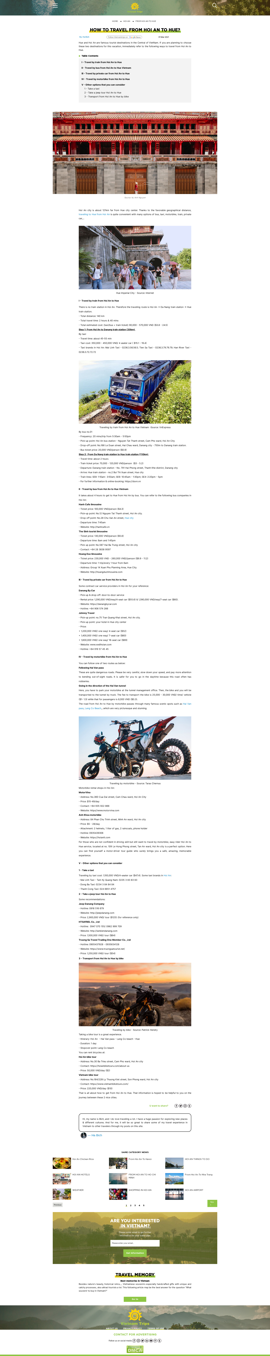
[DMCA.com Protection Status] (135, 1349)
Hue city (129, 517)
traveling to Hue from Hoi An (94, 214)
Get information (135, 1253)
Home (115, 21)
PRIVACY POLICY (132, 1328)
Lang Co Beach (93, 708)
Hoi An (167, 875)
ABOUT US (112, 1328)
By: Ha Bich (84, 37)
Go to (135, 1299)
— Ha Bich (94, 1135)
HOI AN (126, 21)
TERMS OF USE (155, 1328)
